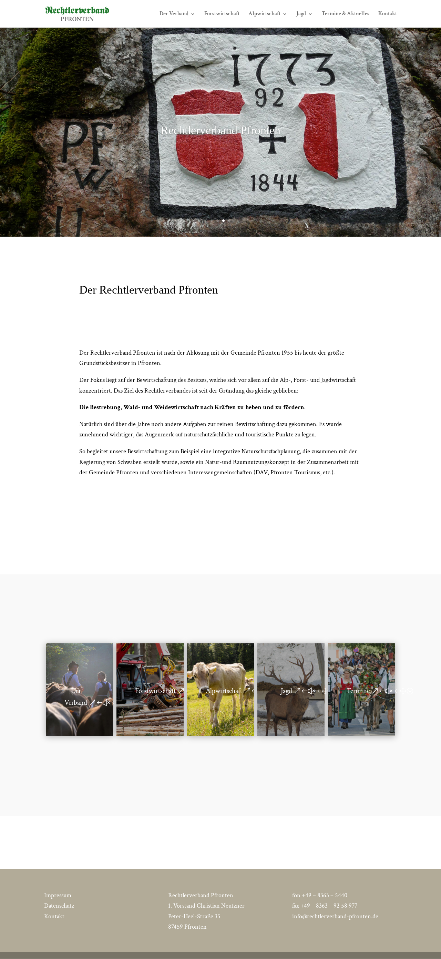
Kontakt (387, 14)
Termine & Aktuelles (345, 14)
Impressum (57, 895)
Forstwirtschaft (221, 14)
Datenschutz (59, 906)
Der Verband (174, 14)
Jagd (301, 14)
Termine (358, 690)
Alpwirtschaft (264, 14)
